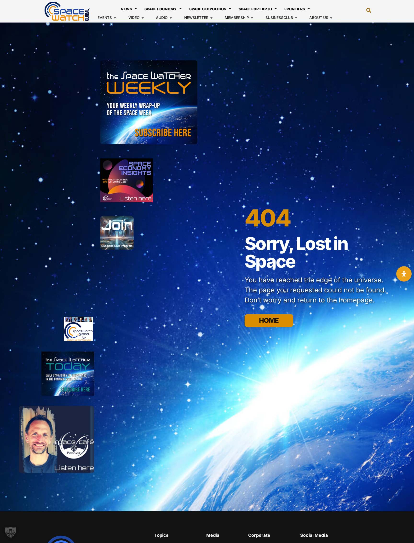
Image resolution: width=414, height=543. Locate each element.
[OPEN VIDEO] (142, 18)
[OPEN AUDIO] (170, 18)
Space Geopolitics (207, 9)
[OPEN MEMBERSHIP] (252, 18)
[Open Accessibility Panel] (404, 274)
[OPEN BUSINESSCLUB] (296, 18)
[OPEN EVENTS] (115, 18)
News (126, 9)
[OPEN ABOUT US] (331, 18)
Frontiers (294, 9)
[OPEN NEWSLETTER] (211, 18)
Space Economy (160, 9)
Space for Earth (255, 9)
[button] (366, 11)
